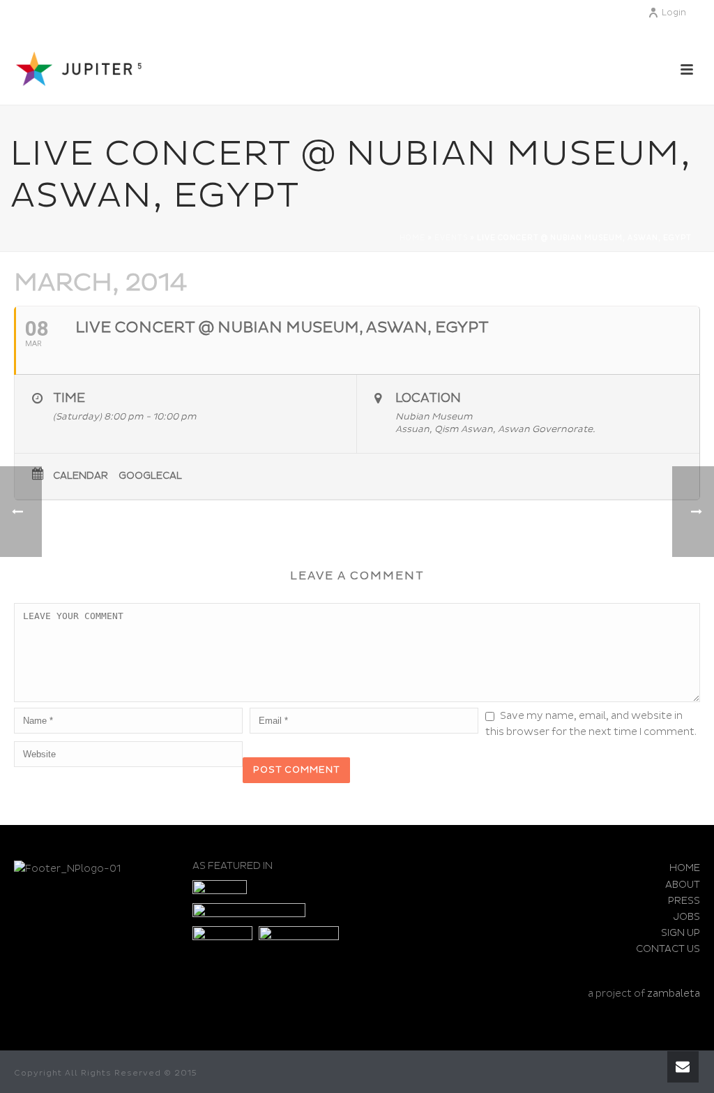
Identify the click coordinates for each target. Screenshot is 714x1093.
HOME (684, 868)
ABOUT (682, 885)
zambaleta (673, 993)
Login (674, 13)
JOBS (687, 917)
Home (412, 238)
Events (451, 238)
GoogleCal (150, 476)
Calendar (80, 476)
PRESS (684, 901)
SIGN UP (680, 933)
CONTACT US (668, 949)
